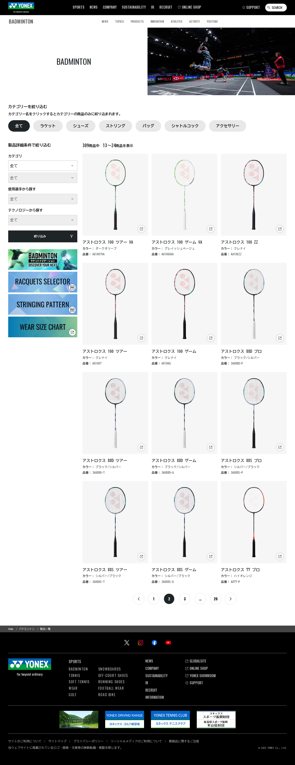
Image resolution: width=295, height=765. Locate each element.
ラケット (48, 126)
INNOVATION (157, 21)
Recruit (151, 690)
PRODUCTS (137, 21)
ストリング (115, 126)
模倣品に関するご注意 (184, 741)
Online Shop (199, 668)
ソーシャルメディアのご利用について (136, 741)
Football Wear (111, 688)
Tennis (74, 675)
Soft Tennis (79, 681)
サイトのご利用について (24, 741)
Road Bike (106, 694)
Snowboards (109, 669)
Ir (146, 682)
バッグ (148, 126)
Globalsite (198, 661)
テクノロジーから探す (25, 210)
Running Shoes (111, 681)
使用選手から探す (22, 189)
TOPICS (119, 21)
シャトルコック (185, 126)
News (105, 21)
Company (152, 668)
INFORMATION (154, 697)
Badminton (78, 669)
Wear (73, 688)
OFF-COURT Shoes (113, 675)
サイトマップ (57, 741)
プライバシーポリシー (88, 741)
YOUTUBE (212, 21)
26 (216, 598)
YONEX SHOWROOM (203, 675)
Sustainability (156, 675)
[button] (78, 7)
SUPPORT (196, 682)
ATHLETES (176, 21)
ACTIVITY (194, 21)
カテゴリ (15, 156)
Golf (72, 694)
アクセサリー (227, 126)
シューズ (81, 126)
